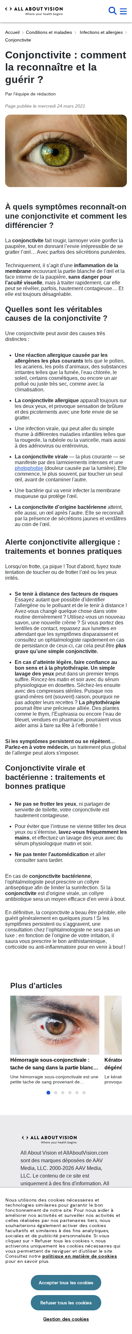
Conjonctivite (18, 39)
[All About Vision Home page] (34, 11)
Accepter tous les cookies (66, 1282)
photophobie (29, 468)
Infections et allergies (100, 32)
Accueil (12, 32)
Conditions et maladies (49, 32)
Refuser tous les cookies (65, 1303)
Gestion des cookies (66, 1319)
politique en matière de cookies (79, 1256)
